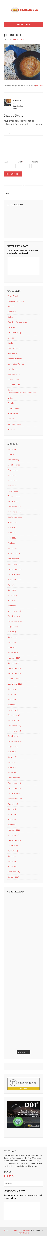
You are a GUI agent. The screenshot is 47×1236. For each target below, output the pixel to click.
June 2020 (12, 595)
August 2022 (13, 470)
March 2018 (13, 710)
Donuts (11, 338)
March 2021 (12, 548)
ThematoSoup (23, 1233)
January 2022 (13, 501)
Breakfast (12, 312)
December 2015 (14, 840)
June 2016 (12, 814)
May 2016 (12, 819)
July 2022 (12, 475)
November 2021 (14, 512)
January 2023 (13, 460)
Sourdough (13, 413)
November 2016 (14, 788)
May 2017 (12, 762)
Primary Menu (23, 25)
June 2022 (12, 481)
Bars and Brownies (16, 301)
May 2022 (12, 486)
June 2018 (12, 694)
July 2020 (12, 590)
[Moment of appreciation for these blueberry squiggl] (23, 962)
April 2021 (12, 543)
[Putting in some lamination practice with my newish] (23, 924)
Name (6, 162)
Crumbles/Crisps (15, 333)
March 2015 (12, 866)
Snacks (11, 403)
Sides (10, 398)
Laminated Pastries (16, 364)
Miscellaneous (14, 374)
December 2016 (14, 783)
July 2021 (12, 527)
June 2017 (12, 757)
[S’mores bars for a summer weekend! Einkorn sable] (23, 943)
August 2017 (13, 746)
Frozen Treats (13, 348)
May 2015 (12, 861)
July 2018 (12, 689)
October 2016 (14, 793)
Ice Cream (12, 353)
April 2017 (12, 767)
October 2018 (14, 679)
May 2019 (12, 642)
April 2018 (12, 705)
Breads (11, 307)
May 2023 (12, 449)
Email (20, 162)
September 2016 (15, 799)
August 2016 (13, 804)
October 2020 (14, 574)
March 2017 (12, 773)
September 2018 (15, 684)
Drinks (10, 343)
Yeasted (11, 429)
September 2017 (15, 741)
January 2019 (13, 663)
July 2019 (12, 632)
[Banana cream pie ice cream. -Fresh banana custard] (23, 982)
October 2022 (14, 465)
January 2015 (13, 877)
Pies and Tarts (14, 385)
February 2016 (14, 830)
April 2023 (12, 454)
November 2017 (14, 731)
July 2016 (12, 809)
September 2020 (15, 580)
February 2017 (14, 778)
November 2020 (15, 569)
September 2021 (15, 517)
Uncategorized (14, 424)
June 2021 (12, 533)
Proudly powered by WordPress (17, 1230)
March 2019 (13, 653)
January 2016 (13, 835)
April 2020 (12, 606)
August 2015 (13, 851)
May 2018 (12, 700)
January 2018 (13, 720)
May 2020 (12, 600)
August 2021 (13, 522)
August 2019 (13, 627)
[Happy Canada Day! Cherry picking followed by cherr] (23, 1039)
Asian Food (13, 296)
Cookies (11, 327)
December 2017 (14, 726)
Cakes (10, 317)
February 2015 (14, 872)
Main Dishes (13, 369)
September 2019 (15, 621)
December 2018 (14, 668)
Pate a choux (13, 380)
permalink (39, 85)
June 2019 (12, 637)
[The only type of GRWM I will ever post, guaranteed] (23, 1001)
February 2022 (14, 496)
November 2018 (14, 673)
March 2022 (13, 491)
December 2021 (14, 507)
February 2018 (14, 715)
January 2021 (13, 559)
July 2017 (12, 752)
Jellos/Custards (15, 359)
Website (34, 162)
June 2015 (12, 856)
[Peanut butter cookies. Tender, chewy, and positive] (23, 905)
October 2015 (13, 846)
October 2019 (14, 616)
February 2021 (14, 554)
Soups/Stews (14, 408)
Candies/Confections (17, 322)
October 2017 (13, 736)
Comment (8, 133)
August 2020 (13, 585)
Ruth (28, 39)
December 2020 (15, 564)
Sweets (11, 419)
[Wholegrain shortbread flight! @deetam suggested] (23, 1020)
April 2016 (12, 825)
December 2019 (14, 611)
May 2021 (12, 538)
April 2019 (12, 647)
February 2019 (14, 658)
